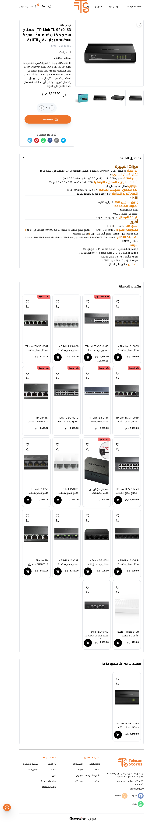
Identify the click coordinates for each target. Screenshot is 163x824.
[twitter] (63, 140)
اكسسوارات (78, 764)
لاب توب (96, 781)
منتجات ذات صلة (130, 286)
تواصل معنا (33, 769)
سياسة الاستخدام (30, 764)
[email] (56, 140)
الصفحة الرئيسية (134, 6)
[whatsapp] (43, 140)
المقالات (53, 769)
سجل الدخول (26, 6)
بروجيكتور (78, 781)
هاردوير (79, 775)
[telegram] (29, 140)
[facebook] (50, 140)
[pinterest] (36, 140)
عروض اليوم (114, 6)
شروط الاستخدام (49, 787)
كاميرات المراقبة (92, 775)
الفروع (98, 6)
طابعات (80, 769)
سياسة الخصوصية (49, 781)
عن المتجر (52, 764)
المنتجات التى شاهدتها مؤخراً (121, 663)
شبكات (97, 769)
